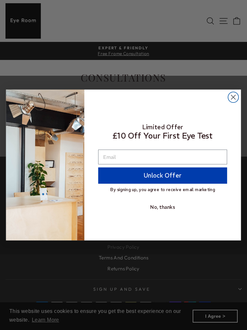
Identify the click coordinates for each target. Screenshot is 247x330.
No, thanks (162, 207)
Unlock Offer (162, 175)
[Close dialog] (233, 97)
